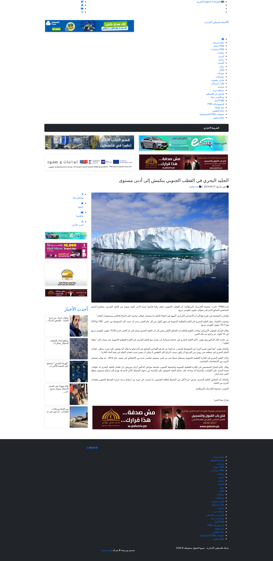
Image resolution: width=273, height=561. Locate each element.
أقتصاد (221, 63)
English (207, 1)
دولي (221, 66)
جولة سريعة (218, 42)
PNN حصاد (219, 45)
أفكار (221, 69)
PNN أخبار (219, 100)
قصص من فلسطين (215, 93)
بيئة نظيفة (219, 107)
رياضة (221, 59)
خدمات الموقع (217, 5)
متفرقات (220, 76)
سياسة (221, 86)
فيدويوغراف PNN (215, 104)
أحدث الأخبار (76, 309)
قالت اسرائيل (217, 83)
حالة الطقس (218, 110)
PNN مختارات (217, 49)
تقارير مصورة (217, 80)
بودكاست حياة (217, 97)
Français (216, 1)
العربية (200, 1)
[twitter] (82, 5)
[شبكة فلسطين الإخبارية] (216, 21)
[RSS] (82, 12)
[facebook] (82, 1)
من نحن (220, 8)
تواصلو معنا (219, 12)
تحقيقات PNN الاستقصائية (211, 114)
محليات (220, 52)
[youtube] (82, 8)
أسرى (221, 56)
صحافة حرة (218, 90)
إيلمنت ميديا (106, 550)
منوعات (220, 73)
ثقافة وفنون (218, 117)
